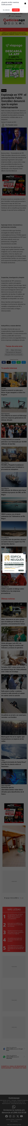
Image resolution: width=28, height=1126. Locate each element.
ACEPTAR (16, 10)
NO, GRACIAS (6, 10)
